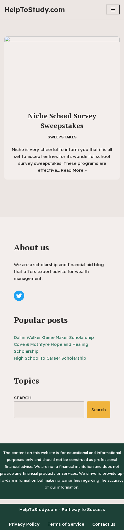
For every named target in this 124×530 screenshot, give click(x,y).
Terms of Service (66, 524)
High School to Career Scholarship (50, 358)
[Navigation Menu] (113, 9)
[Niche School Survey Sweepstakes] (62, 70)
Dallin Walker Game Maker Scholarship (54, 337)
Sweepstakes (62, 136)
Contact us (103, 524)
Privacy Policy (24, 524)
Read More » (74, 170)
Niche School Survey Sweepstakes (62, 120)
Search (22, 398)
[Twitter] (19, 296)
